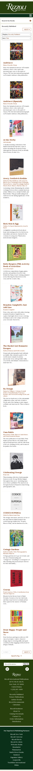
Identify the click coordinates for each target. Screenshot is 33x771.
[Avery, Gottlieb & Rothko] (16, 167)
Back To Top (15, 656)
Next (26, 29)
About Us (16, 711)
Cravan (6, 589)
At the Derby (9, 140)
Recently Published (16, 694)
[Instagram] (7, 669)
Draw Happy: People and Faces (14, 631)
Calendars (16, 705)
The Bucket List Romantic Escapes (15, 347)
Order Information (16, 719)
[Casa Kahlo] (16, 421)
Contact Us (16, 716)
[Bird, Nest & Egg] (16, 212)
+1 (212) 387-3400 (16, 689)
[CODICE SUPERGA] (16, 501)
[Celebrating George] (16, 461)
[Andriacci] (16, 51)
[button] (16, 21)
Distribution (16, 721)
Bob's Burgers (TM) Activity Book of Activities (16, 265)
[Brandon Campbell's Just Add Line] (16, 293)
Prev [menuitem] (6, 29)
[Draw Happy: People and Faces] (16, 618)
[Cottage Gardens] (16, 538)
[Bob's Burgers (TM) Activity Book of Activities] (16, 252)
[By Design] (16, 377)
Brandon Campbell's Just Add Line (15, 306)
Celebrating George (12, 472)
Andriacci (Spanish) (12, 101)
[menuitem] (27, 29)
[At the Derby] (16, 128)
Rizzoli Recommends (16, 702)
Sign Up (26, 664)
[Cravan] (16, 578)
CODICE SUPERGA (12, 513)
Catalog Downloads (16, 714)
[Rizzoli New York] (16, 8)
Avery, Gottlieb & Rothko (15, 178)
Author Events (16, 700)
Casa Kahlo (8, 432)
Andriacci (8, 62)
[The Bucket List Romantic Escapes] (16, 334)
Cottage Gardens (11, 549)
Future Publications (16, 697)
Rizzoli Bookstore (16, 709)
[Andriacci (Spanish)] (16, 90)
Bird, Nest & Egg (10, 223)
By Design (8, 388)
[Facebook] (27, 669)
